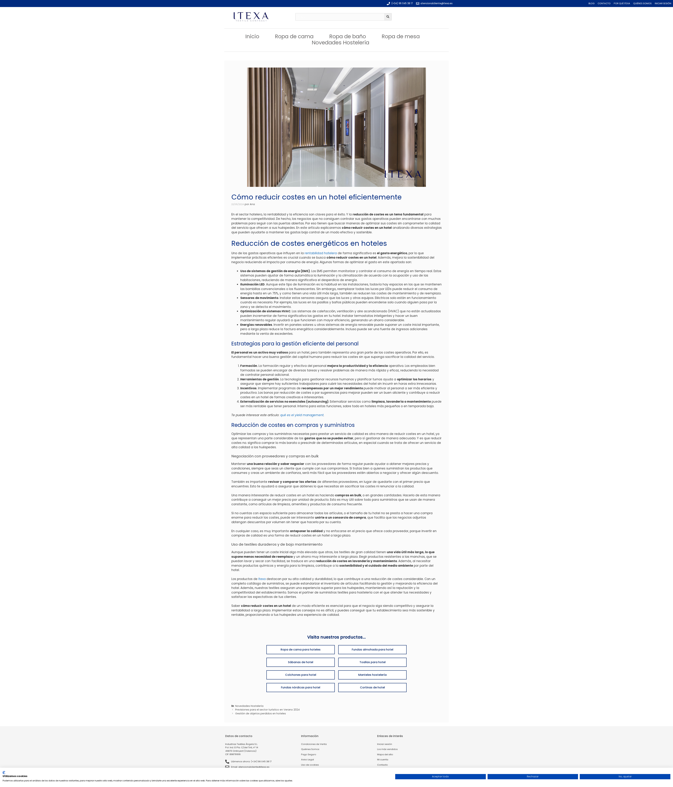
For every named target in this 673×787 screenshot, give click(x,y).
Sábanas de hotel (300, 662)
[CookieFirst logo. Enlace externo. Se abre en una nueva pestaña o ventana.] (4, 772)
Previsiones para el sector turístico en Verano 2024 (267, 709)
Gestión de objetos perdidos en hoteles (260, 713)
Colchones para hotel (300, 675)
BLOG (591, 3)
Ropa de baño (347, 36)
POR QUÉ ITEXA (622, 3)
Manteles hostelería (372, 675)
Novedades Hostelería (340, 42)
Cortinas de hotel (372, 687)
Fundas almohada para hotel (372, 650)
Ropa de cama (294, 36)
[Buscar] (388, 16)
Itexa (262, 579)
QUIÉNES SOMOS (642, 3)
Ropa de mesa (401, 36)
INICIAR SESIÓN (663, 3)
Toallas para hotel (372, 662)
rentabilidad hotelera (321, 253)
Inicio (252, 36)
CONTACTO (604, 3)
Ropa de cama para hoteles (301, 650)
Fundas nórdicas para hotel (300, 687)
